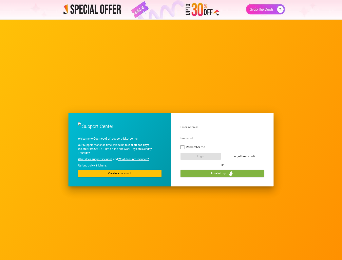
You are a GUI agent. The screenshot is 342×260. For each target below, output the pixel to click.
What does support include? (95, 159)
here (103, 165)
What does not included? (133, 159)
